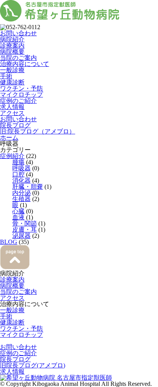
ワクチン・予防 (21, 88)
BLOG (8, 242)
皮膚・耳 (24, 229)
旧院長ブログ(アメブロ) (32, 365)
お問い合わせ (18, 33)
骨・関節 (24, 223)
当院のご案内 (18, 57)
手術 (6, 76)
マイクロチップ (21, 94)
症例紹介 (12, 156)
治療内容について (24, 64)
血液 (18, 217)
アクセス (12, 113)
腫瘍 (18, 162)
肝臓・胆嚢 (27, 186)
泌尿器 (21, 235)
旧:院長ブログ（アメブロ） (37, 131)
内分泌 (21, 192)
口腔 (18, 174)
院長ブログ (15, 125)
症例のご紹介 (18, 100)
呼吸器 (21, 168)
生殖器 (21, 199)
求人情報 (12, 107)
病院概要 (12, 51)
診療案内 (12, 45)
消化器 (21, 180)
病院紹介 (12, 39)
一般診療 (12, 70)
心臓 (18, 211)
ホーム (9, 137)
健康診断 (12, 82)
